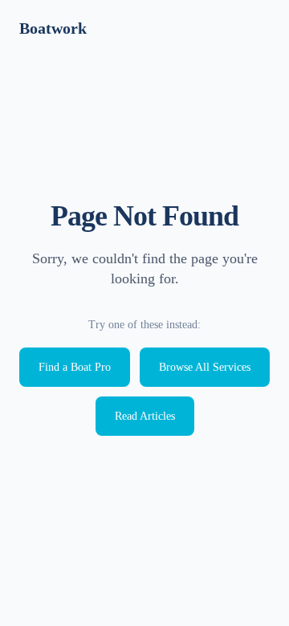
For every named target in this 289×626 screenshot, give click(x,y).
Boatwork (53, 28)
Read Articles (145, 416)
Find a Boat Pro (75, 367)
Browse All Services (204, 367)
